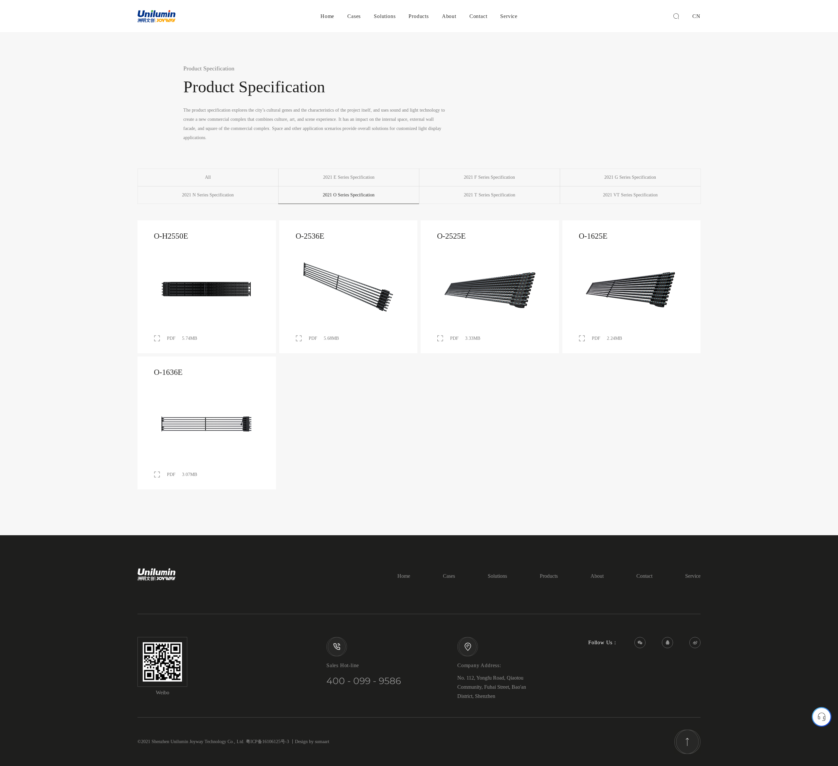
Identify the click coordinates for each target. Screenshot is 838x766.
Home (327, 16)
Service (509, 16)
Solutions (384, 16)
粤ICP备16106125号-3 (267, 741)
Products (418, 16)
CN (696, 16)
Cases (354, 16)
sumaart (322, 741)
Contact (478, 16)
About (449, 16)
